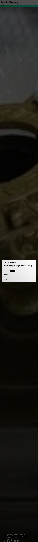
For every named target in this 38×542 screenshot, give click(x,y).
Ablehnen (6, 271)
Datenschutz (6, 279)
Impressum (11, 279)
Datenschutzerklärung (30, 267)
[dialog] (19, 271)
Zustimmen (13, 271)
